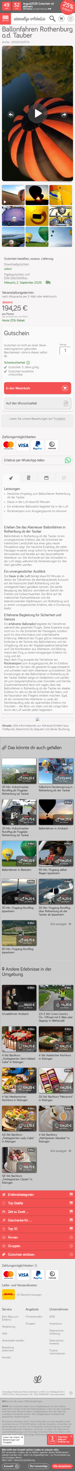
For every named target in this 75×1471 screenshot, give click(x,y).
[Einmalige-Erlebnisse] (30, 18)
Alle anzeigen (58, 924)
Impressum (55, 1323)
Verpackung (8, 1326)
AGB (52, 1316)
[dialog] (37, 1459)
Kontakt (6, 1357)
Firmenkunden (34, 1316)
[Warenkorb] (61, 18)
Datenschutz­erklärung (56, 1332)
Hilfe (4, 1333)
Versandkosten (12, 317)
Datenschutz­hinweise (56, 1342)
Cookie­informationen (57, 1352)
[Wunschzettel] (70, 18)
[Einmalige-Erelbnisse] (37, 1379)
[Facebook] (71, 1393)
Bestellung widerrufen (8, 1349)
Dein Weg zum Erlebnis (10, 1318)
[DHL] (8, 1295)
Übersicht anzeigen (31, 1294)
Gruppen (30, 1323)
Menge (63, 345)
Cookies (21, 1452)
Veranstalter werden (13, 1340)
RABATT (67, 10)
